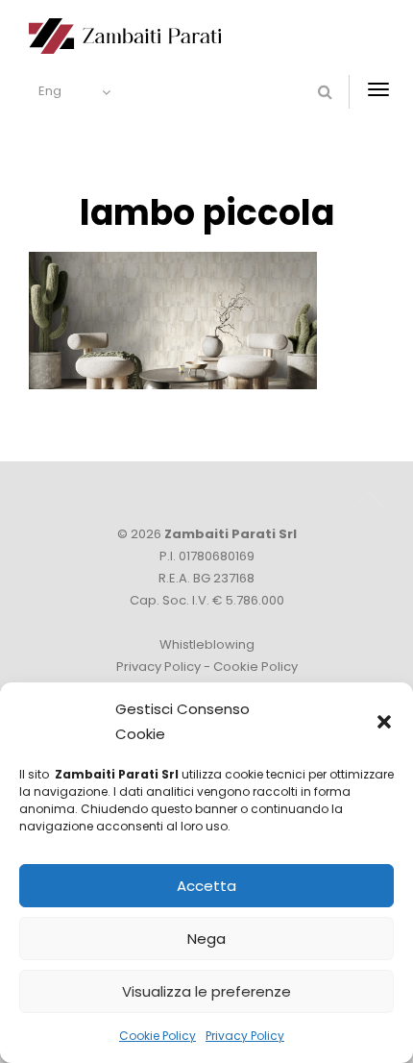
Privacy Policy (245, 1035)
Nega (206, 938)
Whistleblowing (207, 644)
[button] (384, 721)
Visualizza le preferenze (206, 991)
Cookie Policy (157, 1035)
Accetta (206, 886)
